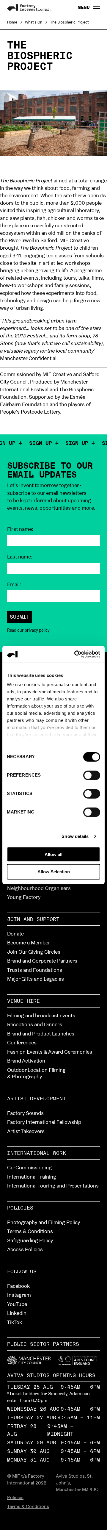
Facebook (18, 1285)
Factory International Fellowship (44, 1121)
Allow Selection (53, 871)
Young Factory (23, 897)
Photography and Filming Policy (43, 1222)
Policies (20, 1207)
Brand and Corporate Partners (42, 960)
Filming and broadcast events (41, 1015)
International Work (36, 1152)
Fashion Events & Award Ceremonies (49, 1051)
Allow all (53, 854)
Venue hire (23, 1000)
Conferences (22, 1042)
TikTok (14, 1322)
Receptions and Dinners (34, 1024)
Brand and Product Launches (40, 1033)
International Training (31, 1176)
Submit (19, 616)
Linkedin (16, 1313)
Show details (75, 836)
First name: (20, 529)
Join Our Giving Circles (33, 951)
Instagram (19, 1294)
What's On (33, 22)
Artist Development (36, 1098)
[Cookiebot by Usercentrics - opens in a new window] (75, 654)
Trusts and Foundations (34, 969)
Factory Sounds (25, 1113)
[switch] (91, 775)
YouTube (17, 1304)
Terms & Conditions (30, 1231)
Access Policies (25, 1249)
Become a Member (28, 942)
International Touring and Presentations (53, 1185)
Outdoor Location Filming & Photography (36, 1073)
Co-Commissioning (29, 1167)
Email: (14, 584)
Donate (15, 933)
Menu (85, 7)
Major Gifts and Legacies (35, 978)
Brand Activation (26, 1060)
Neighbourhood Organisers (39, 888)
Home (12, 22)
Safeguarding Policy (30, 1240)
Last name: (19, 556)
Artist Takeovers (26, 1131)
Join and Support (33, 919)
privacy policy (37, 630)
